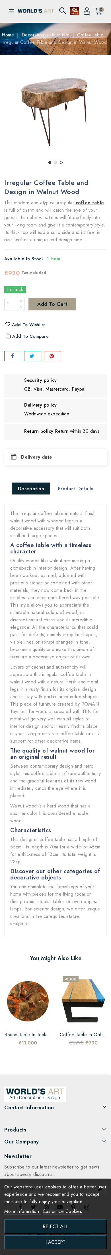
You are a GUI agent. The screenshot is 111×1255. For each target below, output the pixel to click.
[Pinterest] (52, 356)
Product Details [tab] (75, 488)
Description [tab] (31, 488)
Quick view (28, 1019)
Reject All (56, 1226)
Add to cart (52, 304)
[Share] (13, 356)
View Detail (39, 1019)
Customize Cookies (62, 1211)
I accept (55, 1242)
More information (22, 1211)
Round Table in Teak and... (32, 1034)
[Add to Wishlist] (16, 1019)
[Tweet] (32, 356)
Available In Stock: (24, 258)
